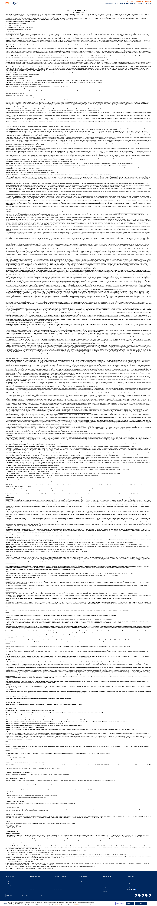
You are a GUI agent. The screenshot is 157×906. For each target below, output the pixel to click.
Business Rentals (139, 1)
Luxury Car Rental (33, 879)
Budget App (8, 887)
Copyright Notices (130, 883)
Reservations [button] (109, 3)
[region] (78, 903)
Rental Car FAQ (8, 885)
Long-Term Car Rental (9, 879)
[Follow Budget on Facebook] (139, 895)
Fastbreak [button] (133, 3)
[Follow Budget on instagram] (150, 895)
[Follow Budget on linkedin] (146, 895)
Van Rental (32, 889)
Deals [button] (116, 3)
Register (132, 1)
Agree (141, 903)
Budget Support (107, 876)
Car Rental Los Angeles (58, 889)
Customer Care (147, 1)
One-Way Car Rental (9, 881)
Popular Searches (10, 876)
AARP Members (81, 883)
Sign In (127, 1)
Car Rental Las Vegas (57, 881)
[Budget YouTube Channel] (143, 895)
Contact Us (105, 879)
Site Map (104, 887)
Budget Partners (82, 876)
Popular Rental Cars (35, 876)
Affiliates (80, 879)
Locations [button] (141, 3)
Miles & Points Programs (83, 885)
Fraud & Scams (105, 889)
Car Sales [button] (148, 3)
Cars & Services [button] (124, 3)
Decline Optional (130, 903)
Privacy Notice (129, 887)
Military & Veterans (82, 887)
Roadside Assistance (106, 883)
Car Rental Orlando (57, 887)
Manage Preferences (130, 889)
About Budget (129, 879)
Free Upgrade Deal (9, 883)
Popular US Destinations (60, 876)
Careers (128, 881)
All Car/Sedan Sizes (33, 883)
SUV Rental (32, 887)
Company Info (130, 876)
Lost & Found (129, 891)
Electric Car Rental (33, 881)
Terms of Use (129, 885)
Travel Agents (81, 881)
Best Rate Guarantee (106, 881)
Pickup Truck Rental (33, 885)
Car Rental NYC (56, 883)
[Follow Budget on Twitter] (136, 895)
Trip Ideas (55, 879)
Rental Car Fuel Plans (106, 885)
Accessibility (105, 891)
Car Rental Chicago (57, 885)
